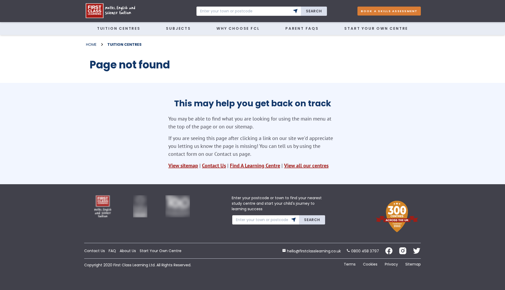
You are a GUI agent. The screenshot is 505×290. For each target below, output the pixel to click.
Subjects (178, 28)
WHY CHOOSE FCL (238, 28)
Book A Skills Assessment (389, 11)
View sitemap (183, 165)
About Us (128, 250)
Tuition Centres (118, 28)
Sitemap (413, 264)
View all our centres (306, 165)
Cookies (370, 264)
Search (314, 11)
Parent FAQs (302, 28)
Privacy (391, 264)
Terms (350, 264)
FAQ (112, 250)
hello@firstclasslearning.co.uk (313, 251)
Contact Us (214, 165)
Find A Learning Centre (255, 165)
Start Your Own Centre (376, 28)
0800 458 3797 (364, 251)
